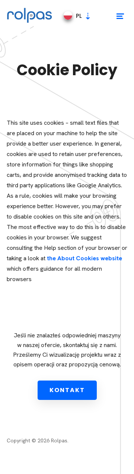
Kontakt (67, 390)
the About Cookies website (84, 258)
